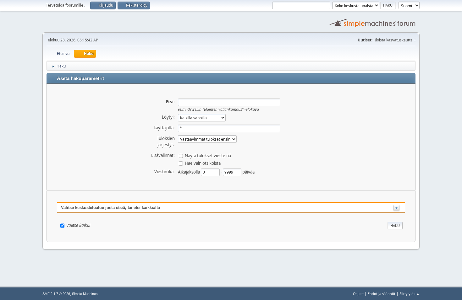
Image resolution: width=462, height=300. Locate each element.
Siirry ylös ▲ (409, 293)
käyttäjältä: (164, 128)
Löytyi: (168, 117)
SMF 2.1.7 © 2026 (56, 294)
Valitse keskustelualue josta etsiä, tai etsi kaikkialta (110, 207)
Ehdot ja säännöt (381, 293)
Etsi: (170, 101)
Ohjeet (358, 293)
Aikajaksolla (189, 171)
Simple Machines (85, 294)
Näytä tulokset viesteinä (208, 155)
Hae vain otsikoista (203, 163)
